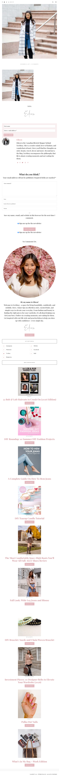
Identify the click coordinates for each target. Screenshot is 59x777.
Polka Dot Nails (29, 721)
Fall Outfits (29, 555)
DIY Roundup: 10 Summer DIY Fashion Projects (29, 439)
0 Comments (35, 64)
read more (29, 335)
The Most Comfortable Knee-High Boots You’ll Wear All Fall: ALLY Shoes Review (29, 559)
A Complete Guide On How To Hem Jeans (29, 478)
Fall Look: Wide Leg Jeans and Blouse (29, 600)
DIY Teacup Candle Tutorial (29, 518)
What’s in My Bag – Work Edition (29, 761)
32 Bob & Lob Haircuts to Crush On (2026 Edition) (29, 399)
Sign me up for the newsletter (30, 223)
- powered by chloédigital (51, 774)
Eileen (19, 139)
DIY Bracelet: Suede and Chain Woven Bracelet (29, 639)
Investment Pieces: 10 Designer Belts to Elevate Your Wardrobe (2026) (29, 681)
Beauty (29, 396)
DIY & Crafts (29, 436)
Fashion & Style (29, 758)
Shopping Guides (29, 676)
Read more (29, 403)
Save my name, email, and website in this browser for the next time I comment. (29, 216)
